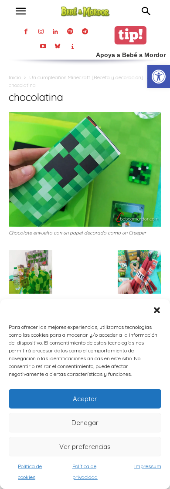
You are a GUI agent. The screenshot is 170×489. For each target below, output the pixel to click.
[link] (158, 76)
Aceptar (85, 399)
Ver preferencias (85, 446)
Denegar (85, 423)
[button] (157, 310)
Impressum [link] (147, 466)
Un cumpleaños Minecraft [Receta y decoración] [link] (86, 77)
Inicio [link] (15, 77)
